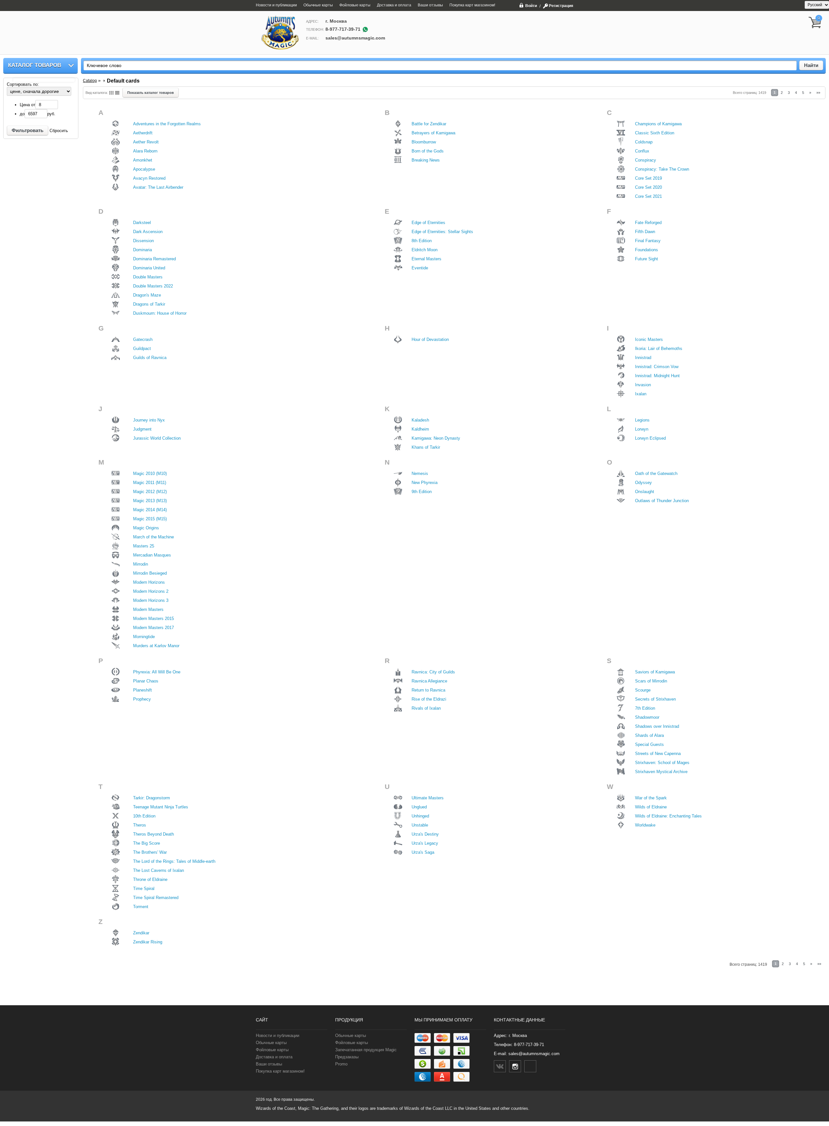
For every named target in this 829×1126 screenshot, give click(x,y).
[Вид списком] (117, 93)
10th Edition (144, 816)
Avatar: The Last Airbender (158, 187)
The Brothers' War (150, 852)
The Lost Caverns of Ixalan (158, 870)
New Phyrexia (424, 482)
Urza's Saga (423, 852)
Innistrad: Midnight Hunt (657, 375)
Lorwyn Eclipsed (650, 438)
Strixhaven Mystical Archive (661, 771)
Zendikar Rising (147, 942)
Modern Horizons (149, 582)
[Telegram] (530, 1066)
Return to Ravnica (428, 690)
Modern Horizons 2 (150, 591)
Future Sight (646, 258)
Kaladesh (420, 420)
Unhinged (420, 816)
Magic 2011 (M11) (149, 482)
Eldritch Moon (424, 249)
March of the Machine (153, 537)
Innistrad (643, 357)
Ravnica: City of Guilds (433, 672)
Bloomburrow (424, 142)
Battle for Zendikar (429, 123)
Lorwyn (641, 429)
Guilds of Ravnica (149, 357)
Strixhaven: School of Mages (662, 762)
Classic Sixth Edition (654, 132)
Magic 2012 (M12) (150, 491)
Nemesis (420, 473)
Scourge (643, 690)
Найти (811, 65)
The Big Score (146, 843)
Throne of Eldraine (150, 879)
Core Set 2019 (648, 178)
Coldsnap (644, 142)
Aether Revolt (146, 142)
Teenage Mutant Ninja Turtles (160, 807)
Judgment (142, 429)
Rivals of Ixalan (426, 708)
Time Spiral (143, 888)
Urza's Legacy (425, 843)
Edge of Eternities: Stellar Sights (442, 231)
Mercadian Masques (152, 555)
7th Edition (645, 708)
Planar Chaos (145, 681)
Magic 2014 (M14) (150, 509)
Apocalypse (144, 169)
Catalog (90, 80)
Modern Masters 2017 (153, 627)
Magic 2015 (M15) (150, 518)
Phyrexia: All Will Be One (156, 672)
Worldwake (645, 825)
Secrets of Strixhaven (655, 699)
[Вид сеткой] (111, 93)
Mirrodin (140, 564)
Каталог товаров (34, 65)
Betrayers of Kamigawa (433, 132)
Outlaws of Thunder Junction (662, 500)
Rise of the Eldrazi (429, 699)
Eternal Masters (426, 258)
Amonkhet (142, 160)
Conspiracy (645, 160)
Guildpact (142, 348)
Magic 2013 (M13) (150, 500)
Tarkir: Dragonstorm (151, 797)
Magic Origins (146, 527)
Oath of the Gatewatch (656, 473)
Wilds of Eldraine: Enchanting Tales (668, 816)
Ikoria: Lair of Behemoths (658, 348)
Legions (642, 420)
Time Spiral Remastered (155, 897)
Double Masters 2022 (153, 286)
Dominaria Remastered (154, 258)
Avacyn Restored (149, 178)
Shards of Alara (649, 735)
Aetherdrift (143, 132)
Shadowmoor (647, 717)
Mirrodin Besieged (150, 573)
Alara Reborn (145, 151)
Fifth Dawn (645, 231)
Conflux (642, 151)
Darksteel (142, 222)
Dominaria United (149, 267)
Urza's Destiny (425, 834)
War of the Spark (651, 797)
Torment (140, 906)
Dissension (143, 240)
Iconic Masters (649, 339)
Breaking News (426, 160)
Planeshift (142, 690)
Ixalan (640, 393)
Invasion (643, 384)
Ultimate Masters (428, 797)
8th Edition (422, 240)
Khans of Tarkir (426, 447)
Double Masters (148, 277)
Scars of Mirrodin (651, 681)
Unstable (420, 825)
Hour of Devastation (430, 339)
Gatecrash (143, 339)
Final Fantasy (648, 240)
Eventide (420, 267)
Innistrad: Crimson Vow (656, 366)
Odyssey (643, 482)
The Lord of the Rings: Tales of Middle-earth (174, 861)
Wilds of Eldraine (651, 807)
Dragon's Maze (147, 295)
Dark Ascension (148, 231)
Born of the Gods (428, 151)
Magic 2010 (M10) (150, 473)
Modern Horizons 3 (150, 600)
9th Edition (422, 491)
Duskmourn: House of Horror (160, 313)
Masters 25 (143, 546)
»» (818, 93)
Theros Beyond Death (153, 834)
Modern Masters (148, 609)
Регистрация (561, 6)
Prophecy (142, 699)
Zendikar (141, 932)
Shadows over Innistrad (657, 726)
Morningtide (144, 636)
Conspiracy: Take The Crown (662, 169)
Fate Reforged (648, 222)
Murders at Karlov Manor (156, 645)
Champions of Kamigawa (658, 123)
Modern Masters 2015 (153, 618)
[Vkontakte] (500, 1066)
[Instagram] (515, 1066)
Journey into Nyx (149, 420)
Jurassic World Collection (157, 438)
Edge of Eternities (428, 222)
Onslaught (644, 491)
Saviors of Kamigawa (655, 672)
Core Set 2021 (648, 196)
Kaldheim (420, 429)
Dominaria (142, 249)
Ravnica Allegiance (429, 681)
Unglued (419, 807)
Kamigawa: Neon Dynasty (436, 438)
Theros (139, 825)
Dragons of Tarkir (149, 304)
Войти (531, 6)
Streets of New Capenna (658, 753)
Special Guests (649, 744)
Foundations (646, 249)
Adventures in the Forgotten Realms (167, 123)
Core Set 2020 (648, 187)
